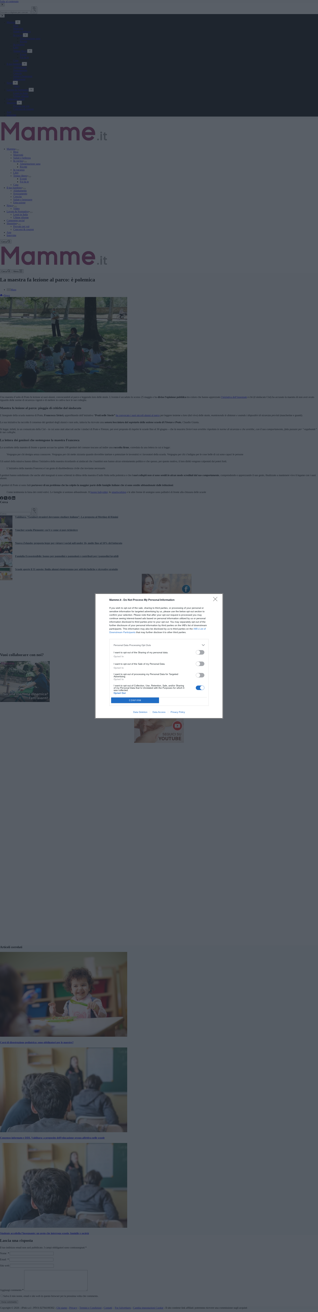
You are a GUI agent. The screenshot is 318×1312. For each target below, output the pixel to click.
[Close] (216, 600)
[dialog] (159, 656)
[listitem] (159, 645)
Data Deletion (140, 712)
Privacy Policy (178, 712)
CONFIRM (135, 700)
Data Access (159, 712)
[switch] (200, 652)
